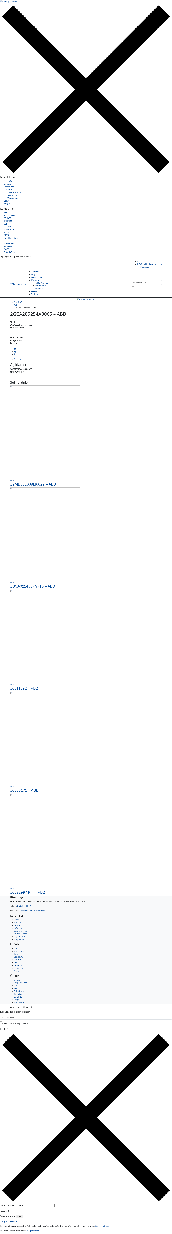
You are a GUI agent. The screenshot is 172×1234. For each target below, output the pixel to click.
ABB (5, 212)
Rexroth (17, 988)
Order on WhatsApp (19, 332)
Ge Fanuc (18, 965)
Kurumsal (8, 189)
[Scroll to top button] (167, 1229)
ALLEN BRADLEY (11, 215)
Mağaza (7, 184)
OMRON (7, 235)
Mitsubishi (18, 968)
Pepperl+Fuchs (20, 982)
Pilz (15, 985)
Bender (17, 954)
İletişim (7, 203)
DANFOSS (8, 221)
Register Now (33, 1230)
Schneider (18, 994)
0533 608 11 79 (143, 261)
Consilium (18, 957)
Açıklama (18, 359)
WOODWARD (9, 252)
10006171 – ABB (24, 790)
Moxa (16, 971)
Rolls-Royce (19, 991)
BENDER (7, 218)
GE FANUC (8, 226)
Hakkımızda (9, 186)
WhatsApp (144, 267)
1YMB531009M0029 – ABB (33, 484)
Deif (16, 962)
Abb (15, 305)
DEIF (6, 224)
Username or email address (13, 1205)
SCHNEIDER (9, 243)
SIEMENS (8, 246)
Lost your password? (9, 1221)
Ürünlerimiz (19, 928)
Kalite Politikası (14, 192)
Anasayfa (8, 181)
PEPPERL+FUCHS (11, 238)
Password (5, 1211)
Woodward (19, 1002)
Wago (16, 999)
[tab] (88, 359)
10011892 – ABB (24, 688)
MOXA (6, 232)
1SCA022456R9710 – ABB (32, 586)
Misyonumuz (13, 195)
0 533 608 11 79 (24, 906)
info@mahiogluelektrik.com (149, 264)
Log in (19, 1216)
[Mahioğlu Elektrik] (8, 1)
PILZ (5, 240)
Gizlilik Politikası (21, 931)
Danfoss (17, 959)
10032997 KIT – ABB (27, 892)
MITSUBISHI (9, 229)
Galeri (6, 201)
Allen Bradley (19, 951)
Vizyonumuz (12, 198)
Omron (17, 980)
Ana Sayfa (18, 302)
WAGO (6, 249)
